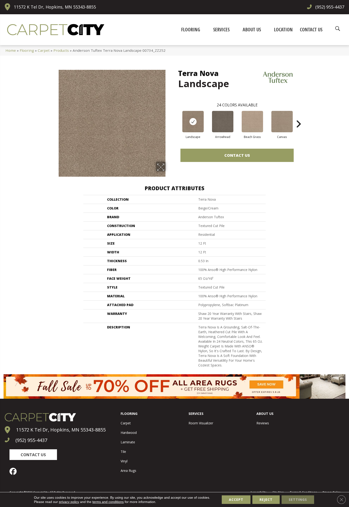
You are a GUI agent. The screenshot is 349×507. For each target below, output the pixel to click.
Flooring (27, 50)
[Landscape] (193, 121)
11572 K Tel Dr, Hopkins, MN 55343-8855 (55, 7)
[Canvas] (282, 121)
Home (10, 50)
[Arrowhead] (223, 121)
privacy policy (69, 502)
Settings (298, 499)
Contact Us (237, 155)
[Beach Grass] (252, 121)
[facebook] (14, 471)
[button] (33, 454)
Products (61, 50)
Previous (175, 116)
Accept (236, 499)
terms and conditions (108, 502)
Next (298, 116)
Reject (266, 499)
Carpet (44, 50)
